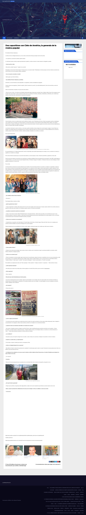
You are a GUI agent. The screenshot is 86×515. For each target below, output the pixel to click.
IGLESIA (52, 503)
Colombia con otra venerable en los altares (11, 455)
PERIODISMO (67, 508)
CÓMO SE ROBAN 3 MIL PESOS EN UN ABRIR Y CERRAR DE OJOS (64, 492)
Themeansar (19, 500)
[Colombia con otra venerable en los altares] (14, 450)
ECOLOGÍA (77, 494)
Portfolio (71, 508)
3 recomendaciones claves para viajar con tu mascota (47, 464)
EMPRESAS (77, 499)
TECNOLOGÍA (76, 510)
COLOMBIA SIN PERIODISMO (48, 492)
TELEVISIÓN (82, 510)
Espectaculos (82, 499)
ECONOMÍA (82, 494)
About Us (82, 487)
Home (48, 487)
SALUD (65, 510)
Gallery (82, 501)
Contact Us (77, 492)
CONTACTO (82, 492)
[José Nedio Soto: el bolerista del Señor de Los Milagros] (32, 450)
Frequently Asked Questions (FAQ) (75, 501)
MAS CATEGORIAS (81, 503)
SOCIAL (72, 510)
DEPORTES (73, 494)
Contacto (65, 494)
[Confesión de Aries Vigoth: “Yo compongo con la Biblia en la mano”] (51, 450)
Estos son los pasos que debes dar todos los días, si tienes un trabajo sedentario (57, 501)
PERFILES (62, 508)
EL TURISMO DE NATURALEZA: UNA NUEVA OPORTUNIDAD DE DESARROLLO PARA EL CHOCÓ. (59, 499)
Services (68, 510)
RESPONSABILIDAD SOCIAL (59, 510)
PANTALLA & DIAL (50, 508)
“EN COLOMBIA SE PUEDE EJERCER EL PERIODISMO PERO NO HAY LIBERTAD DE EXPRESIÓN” (65, 487)
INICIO (55, 503)
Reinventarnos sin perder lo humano (78, 508)
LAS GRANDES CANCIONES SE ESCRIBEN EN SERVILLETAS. (67, 503)
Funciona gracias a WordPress (7, 500)
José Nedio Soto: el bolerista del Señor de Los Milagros (32, 455)
